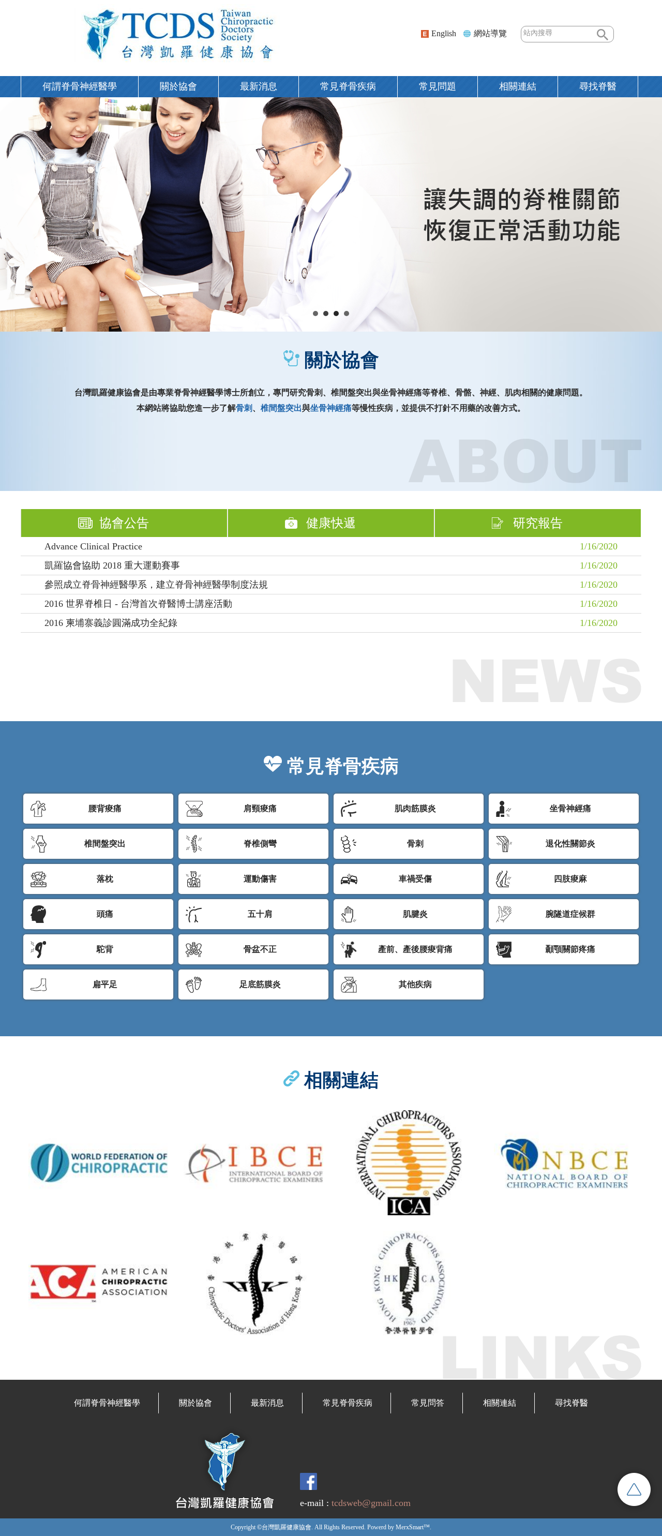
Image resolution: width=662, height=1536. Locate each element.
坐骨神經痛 (570, 808)
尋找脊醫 (571, 1402)
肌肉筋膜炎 (415, 808)
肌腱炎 (415, 913)
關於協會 (178, 86)
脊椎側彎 (260, 843)
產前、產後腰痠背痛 (415, 949)
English (443, 33)
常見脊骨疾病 (348, 86)
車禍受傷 (415, 878)
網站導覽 (490, 33)
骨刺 (415, 843)
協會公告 (124, 523)
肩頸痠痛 (260, 808)
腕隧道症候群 (570, 913)
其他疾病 (415, 984)
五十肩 (260, 913)
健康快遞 (331, 523)
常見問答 (427, 1402)
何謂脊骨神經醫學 (79, 86)
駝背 (105, 949)
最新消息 (258, 86)
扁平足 (105, 984)
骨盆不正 (260, 949)
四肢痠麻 (570, 878)
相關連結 (517, 86)
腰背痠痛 (105, 808)
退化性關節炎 (570, 843)
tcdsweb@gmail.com (371, 1503)
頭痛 (105, 913)
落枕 (105, 878)
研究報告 (538, 523)
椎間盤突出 (105, 843)
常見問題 (437, 86)
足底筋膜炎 (260, 984)
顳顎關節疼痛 (570, 949)
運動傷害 (260, 878)
